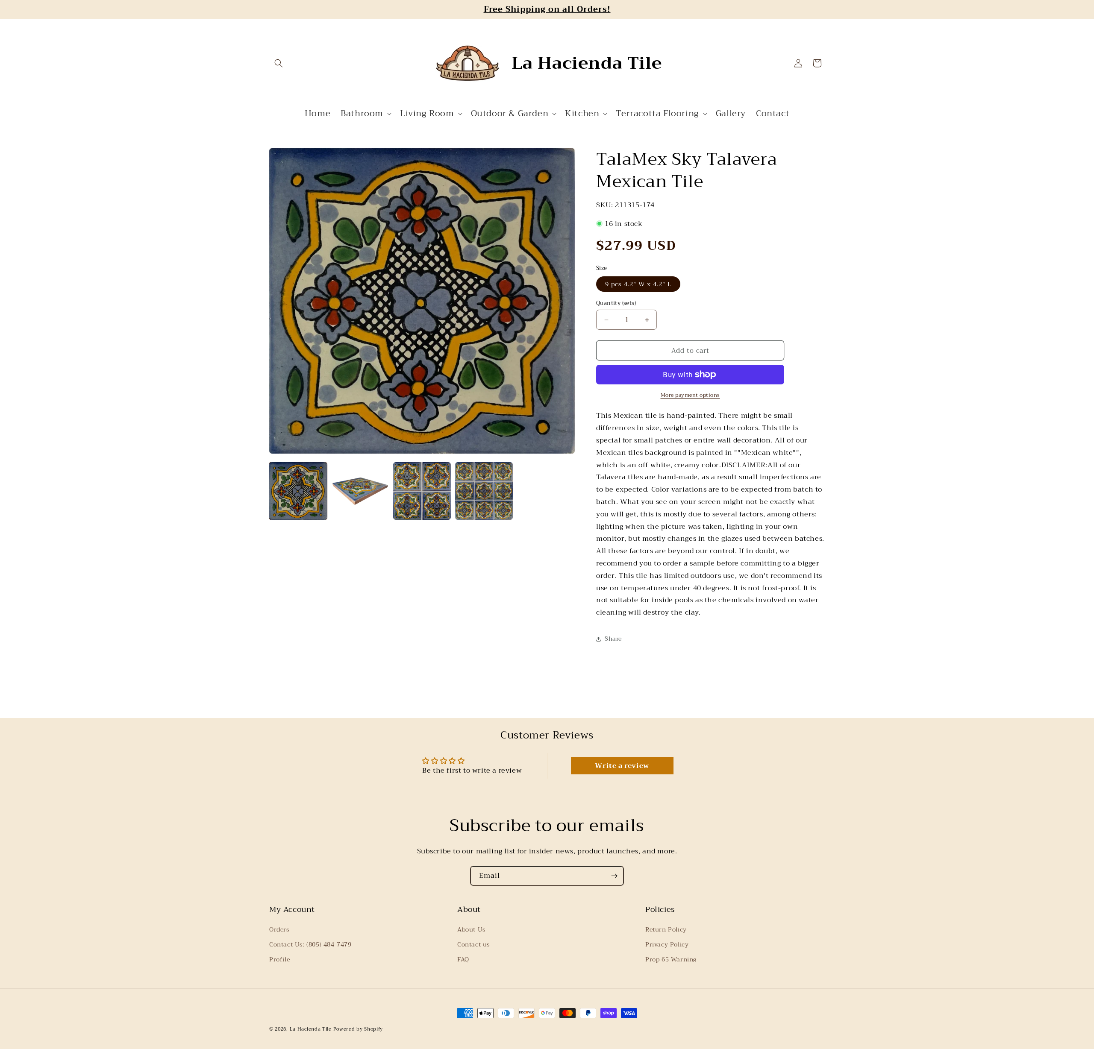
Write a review (622, 766)
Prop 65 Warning (671, 959)
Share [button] (613, 638)
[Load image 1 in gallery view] (298, 491)
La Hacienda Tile (311, 1029)
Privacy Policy (666, 944)
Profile (279, 959)
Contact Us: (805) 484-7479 (310, 944)
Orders (279, 929)
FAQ (463, 959)
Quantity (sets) (616, 303)
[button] (278, 63)
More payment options (690, 395)
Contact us (473, 944)
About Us (471, 929)
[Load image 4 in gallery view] (484, 491)
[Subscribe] (614, 876)
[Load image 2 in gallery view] (360, 491)
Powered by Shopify (358, 1029)
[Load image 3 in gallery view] (422, 491)
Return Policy (666, 929)
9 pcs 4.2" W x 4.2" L (638, 284)
